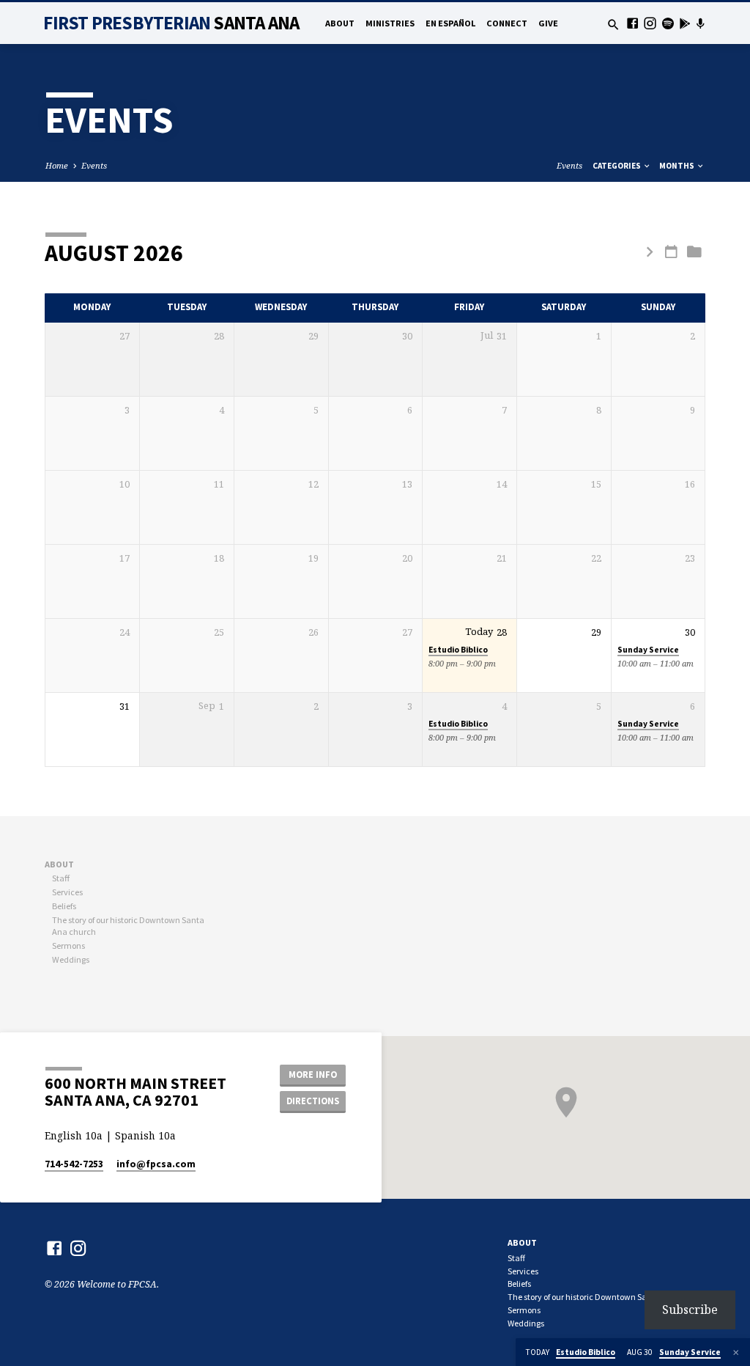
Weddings (70, 959)
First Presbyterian (171, 22)
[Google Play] (684, 23)
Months (677, 166)
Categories (617, 166)
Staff (61, 878)
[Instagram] (650, 23)
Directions (312, 1100)
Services (67, 891)
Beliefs (64, 905)
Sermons (68, 945)
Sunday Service (648, 650)
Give (548, 23)
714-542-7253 (74, 1164)
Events (94, 165)
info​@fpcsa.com (156, 1164)
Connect (506, 23)
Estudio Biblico (458, 650)
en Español (450, 23)
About (339, 23)
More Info (313, 1074)
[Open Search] (613, 24)
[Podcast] (700, 23)
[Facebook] (632, 23)
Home (56, 165)
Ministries (390, 23)
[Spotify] (668, 23)
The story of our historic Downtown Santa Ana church (606, 1296)
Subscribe (690, 1309)
